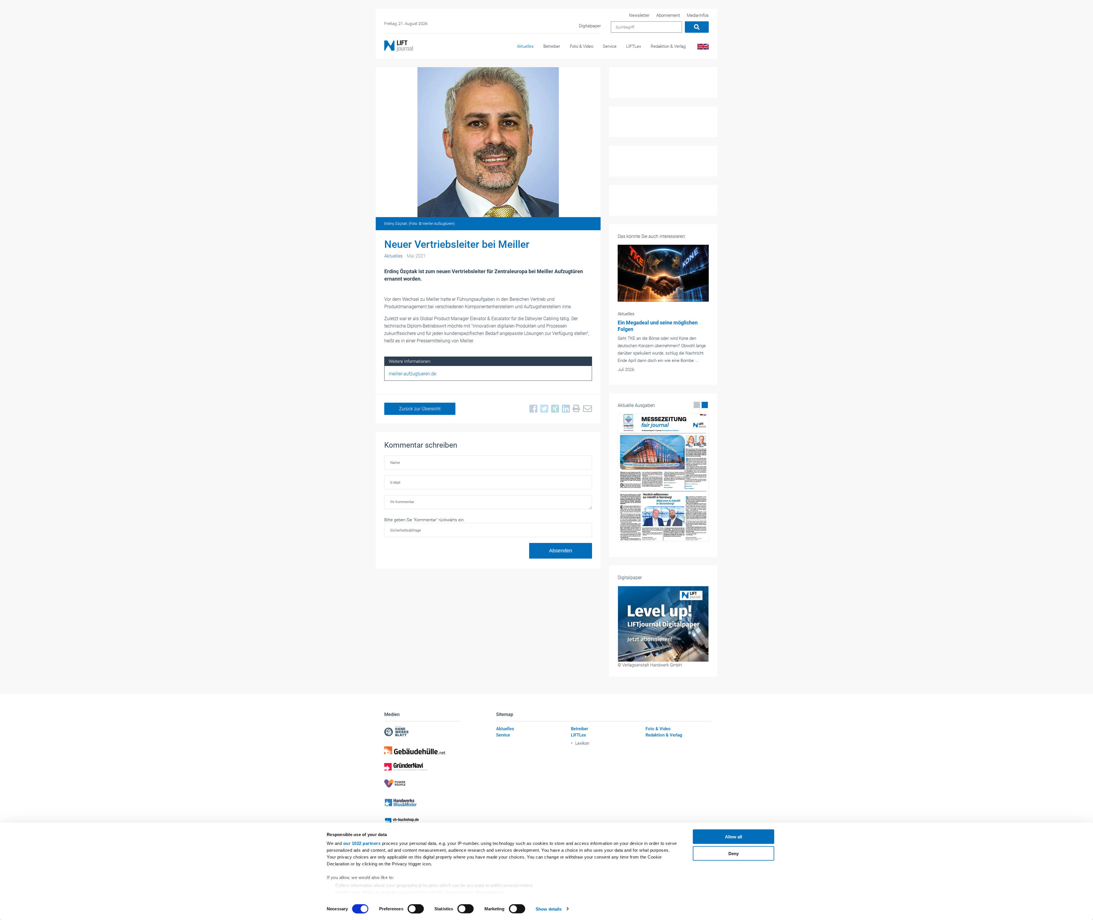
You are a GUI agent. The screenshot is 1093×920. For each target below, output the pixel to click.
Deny (733, 853)
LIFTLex (633, 46)
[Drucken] (575, 409)
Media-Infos (698, 15)
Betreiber (551, 46)
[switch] (416, 908)
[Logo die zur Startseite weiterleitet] (398, 46)
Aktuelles (525, 46)
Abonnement (668, 15)
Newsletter (639, 15)
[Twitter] (542, 409)
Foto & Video (581, 46)
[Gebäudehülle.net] (422, 750)
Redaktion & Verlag (668, 46)
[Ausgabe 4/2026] (664, 478)
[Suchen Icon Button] (697, 27)
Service (610, 46)
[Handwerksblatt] (422, 732)
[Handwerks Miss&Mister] (422, 802)
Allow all (733, 836)
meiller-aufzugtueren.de (412, 373)
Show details (549, 908)
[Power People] (422, 783)
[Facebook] (532, 409)
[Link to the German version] (702, 47)
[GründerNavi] (422, 767)
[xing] (553, 409)
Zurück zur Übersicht (420, 408)
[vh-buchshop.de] (422, 821)
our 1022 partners (362, 843)
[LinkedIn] (564, 409)
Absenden (560, 550)
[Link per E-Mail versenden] (586, 409)
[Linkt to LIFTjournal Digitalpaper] (663, 624)
